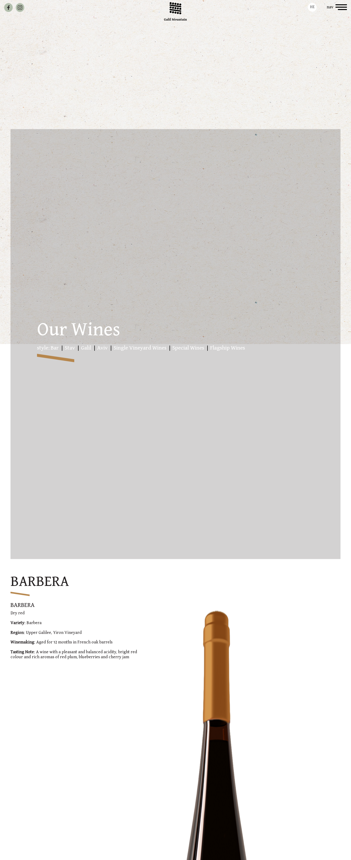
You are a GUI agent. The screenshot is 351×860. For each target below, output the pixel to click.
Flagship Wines (227, 348)
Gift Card (45, 7)
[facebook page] (8, 7)
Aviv (102, 348)
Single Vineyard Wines (140, 348)
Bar (55, 348)
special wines (188, 348)
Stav (70, 348)
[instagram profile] (20, 7)
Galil (86, 348)
